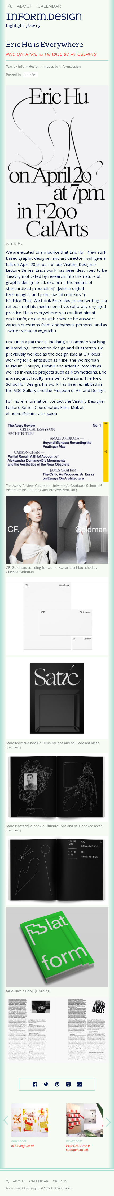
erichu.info (16, 319)
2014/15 (30, 75)
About (24, 6)
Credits (60, 1181)
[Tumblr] (68, 1084)
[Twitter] (46, 1084)
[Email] (79, 1084)
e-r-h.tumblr (46, 319)
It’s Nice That (18, 300)
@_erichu (47, 331)
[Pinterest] (57, 1084)
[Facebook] (34, 1084)
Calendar (49, 6)
